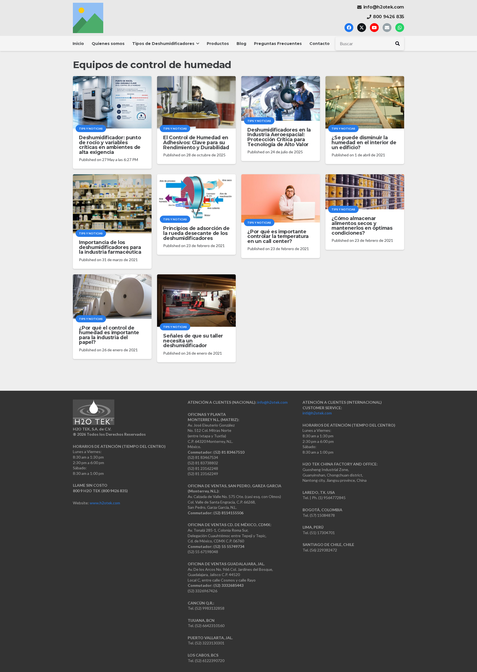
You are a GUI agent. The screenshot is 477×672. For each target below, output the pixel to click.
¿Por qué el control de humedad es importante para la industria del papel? (109, 335)
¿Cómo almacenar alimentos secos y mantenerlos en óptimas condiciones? (362, 225)
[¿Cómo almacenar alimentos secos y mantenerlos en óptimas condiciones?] (364, 191)
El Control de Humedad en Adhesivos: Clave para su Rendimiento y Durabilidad (196, 142)
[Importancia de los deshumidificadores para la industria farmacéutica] (112, 203)
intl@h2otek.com (317, 413)
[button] (196, 43)
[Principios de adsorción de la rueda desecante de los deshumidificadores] (196, 196)
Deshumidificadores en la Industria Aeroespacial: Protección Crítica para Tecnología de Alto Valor (279, 137)
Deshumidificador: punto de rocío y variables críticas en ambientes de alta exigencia (110, 145)
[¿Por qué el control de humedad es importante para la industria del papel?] (112, 296)
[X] (361, 27)
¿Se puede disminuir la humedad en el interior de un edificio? (364, 142)
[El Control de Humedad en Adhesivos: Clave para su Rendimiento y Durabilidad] (196, 102)
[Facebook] (348, 27)
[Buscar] (397, 43)
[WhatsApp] (399, 27)
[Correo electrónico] (387, 27)
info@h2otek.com (272, 402)
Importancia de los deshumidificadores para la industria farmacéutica (110, 247)
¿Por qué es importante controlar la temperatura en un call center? (278, 236)
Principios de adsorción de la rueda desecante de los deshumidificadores (196, 233)
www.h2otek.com (105, 502)
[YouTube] (374, 27)
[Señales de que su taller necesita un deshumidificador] (196, 300)
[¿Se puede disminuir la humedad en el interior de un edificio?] (364, 102)
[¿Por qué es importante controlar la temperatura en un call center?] (280, 198)
